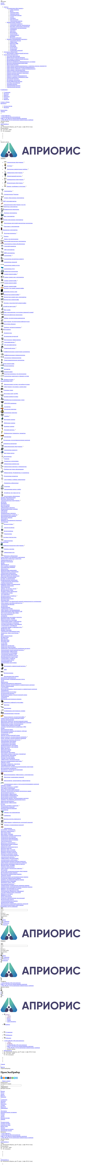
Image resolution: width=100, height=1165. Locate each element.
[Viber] (10, 1101)
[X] (8, 1101)
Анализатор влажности (16, 23)
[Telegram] (17, 1101)
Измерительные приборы (14, 22)
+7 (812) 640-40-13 (5, 115)
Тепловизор (13, 46)
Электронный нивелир (16, 21)
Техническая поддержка (7, 1152)
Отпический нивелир (15, 15)
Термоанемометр (14, 35)
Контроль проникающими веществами (17, 63)
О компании (7, 92)
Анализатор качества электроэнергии (20, 25)
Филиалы (6, 93)
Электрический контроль (13, 87)
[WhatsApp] (12, 1101)
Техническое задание (6, 1154)
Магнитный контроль (12, 64)
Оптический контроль (13, 78)
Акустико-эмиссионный (13, 56)
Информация (4, 1131)
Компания (3, 1120)
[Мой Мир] (6, 1101)
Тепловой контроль (12, 84)
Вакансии (6, 99)
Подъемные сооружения (13, 80)
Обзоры (3, 1137)
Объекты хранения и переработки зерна (17, 77)
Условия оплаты (5, 1145)
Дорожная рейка (14, 12)
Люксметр (12, 30)
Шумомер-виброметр (15, 37)
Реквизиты (7, 96)
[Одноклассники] (4, 1101)
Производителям (5, 1141)
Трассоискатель (14, 19)
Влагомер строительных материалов (19, 26)
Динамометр (13, 29)
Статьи (2, 1138)
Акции (2, 1117)
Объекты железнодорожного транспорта (18, 73)
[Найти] (2, 941)
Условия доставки (5, 1147)
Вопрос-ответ (4, 1149)
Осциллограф (13, 33)
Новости (6, 95)
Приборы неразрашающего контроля (17, 39)
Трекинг (3, 1151)
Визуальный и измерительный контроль (17, 53)
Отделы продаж (8, 106)
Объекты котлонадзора (13, 74)
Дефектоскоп (13, 42)
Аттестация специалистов (11, 54)
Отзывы (6, 98)
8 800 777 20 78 (14, 118)
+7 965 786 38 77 (17, 119)
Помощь (3, 1142)
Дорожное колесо (14, 14)
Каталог (3, 1114)
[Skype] (15, 1101)
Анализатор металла (15, 40)
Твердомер (13, 45)
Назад (9, 1039)
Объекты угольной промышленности (17, 75)
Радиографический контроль (14, 81)
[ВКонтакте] (1, 1101)
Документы (4, 1134)
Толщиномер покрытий (16, 50)
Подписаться (4, 1110)
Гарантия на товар (5, 1148)
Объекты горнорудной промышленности (18, 71)
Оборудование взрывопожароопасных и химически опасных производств (26, 66)
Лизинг (3, 1140)
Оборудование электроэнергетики (16, 70)
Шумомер (12, 36)
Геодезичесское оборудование (15, 8)
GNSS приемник (14, 9)
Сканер (12, 16)
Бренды (3, 1119)
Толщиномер (13, 49)
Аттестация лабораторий (10, 52)
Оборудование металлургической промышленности (21, 67)
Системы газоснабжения (13, 82)
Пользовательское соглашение (9, 1135)
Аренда (6, 7)
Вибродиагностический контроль (16, 57)
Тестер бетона (13, 47)
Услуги (2, 1116)
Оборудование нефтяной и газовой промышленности (21, 68)
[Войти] (1, 1014)
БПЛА (11, 11)
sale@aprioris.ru (5, 124)
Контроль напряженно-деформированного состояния (21, 61)
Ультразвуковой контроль (13, 85)
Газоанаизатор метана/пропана (18, 28)
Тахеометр (13, 18)
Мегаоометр (13, 32)
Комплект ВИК (14, 43)
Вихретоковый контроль (13, 60)
